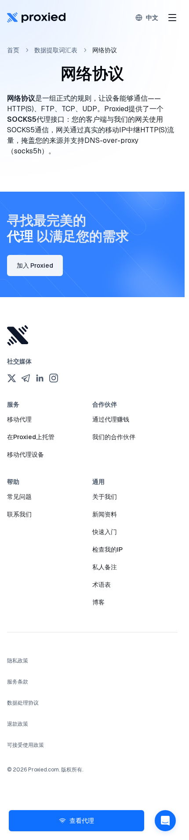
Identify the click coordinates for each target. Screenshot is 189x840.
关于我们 (104, 497)
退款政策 (17, 723)
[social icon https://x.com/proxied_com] (11, 378)
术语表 (101, 585)
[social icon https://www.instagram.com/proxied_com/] (53, 378)
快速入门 (104, 532)
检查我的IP (107, 549)
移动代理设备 (25, 454)
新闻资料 (104, 514)
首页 (13, 50)
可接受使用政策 (25, 745)
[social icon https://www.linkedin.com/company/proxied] (39, 378)
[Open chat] (165, 820)
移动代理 (19, 419)
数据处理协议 (23, 702)
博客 (98, 602)
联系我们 (19, 514)
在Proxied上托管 (31, 437)
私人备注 (104, 567)
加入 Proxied (35, 265)
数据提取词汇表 (55, 50)
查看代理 (81, 821)
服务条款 (17, 681)
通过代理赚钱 (110, 419)
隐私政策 (17, 660)
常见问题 (19, 497)
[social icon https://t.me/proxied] (25, 378)
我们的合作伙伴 (113, 437)
